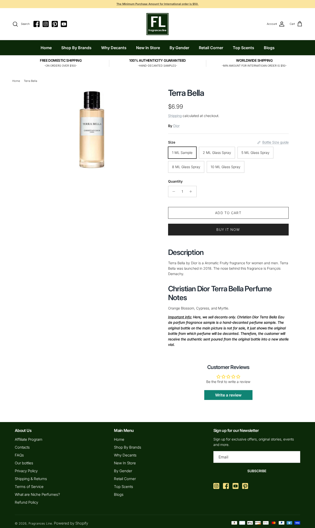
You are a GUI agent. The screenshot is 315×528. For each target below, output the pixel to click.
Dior (176, 126)
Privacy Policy (26, 471)
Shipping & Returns (31, 478)
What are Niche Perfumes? (37, 494)
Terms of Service (29, 486)
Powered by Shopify (71, 523)
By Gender (179, 47)
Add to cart (228, 213)
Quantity (175, 181)
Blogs (269, 47)
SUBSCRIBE (256, 471)
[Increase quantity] (192, 191)
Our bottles (24, 463)
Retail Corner (211, 47)
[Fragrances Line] (157, 24)
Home (46, 47)
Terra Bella (30, 81)
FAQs (19, 455)
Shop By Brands (76, 47)
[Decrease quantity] (172, 191)
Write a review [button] (228, 395)
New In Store (148, 47)
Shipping (175, 116)
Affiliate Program (28, 439)
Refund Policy (26, 502)
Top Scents (243, 47)
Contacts (22, 447)
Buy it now (228, 229)
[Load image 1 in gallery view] (92, 129)
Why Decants (113, 47)
